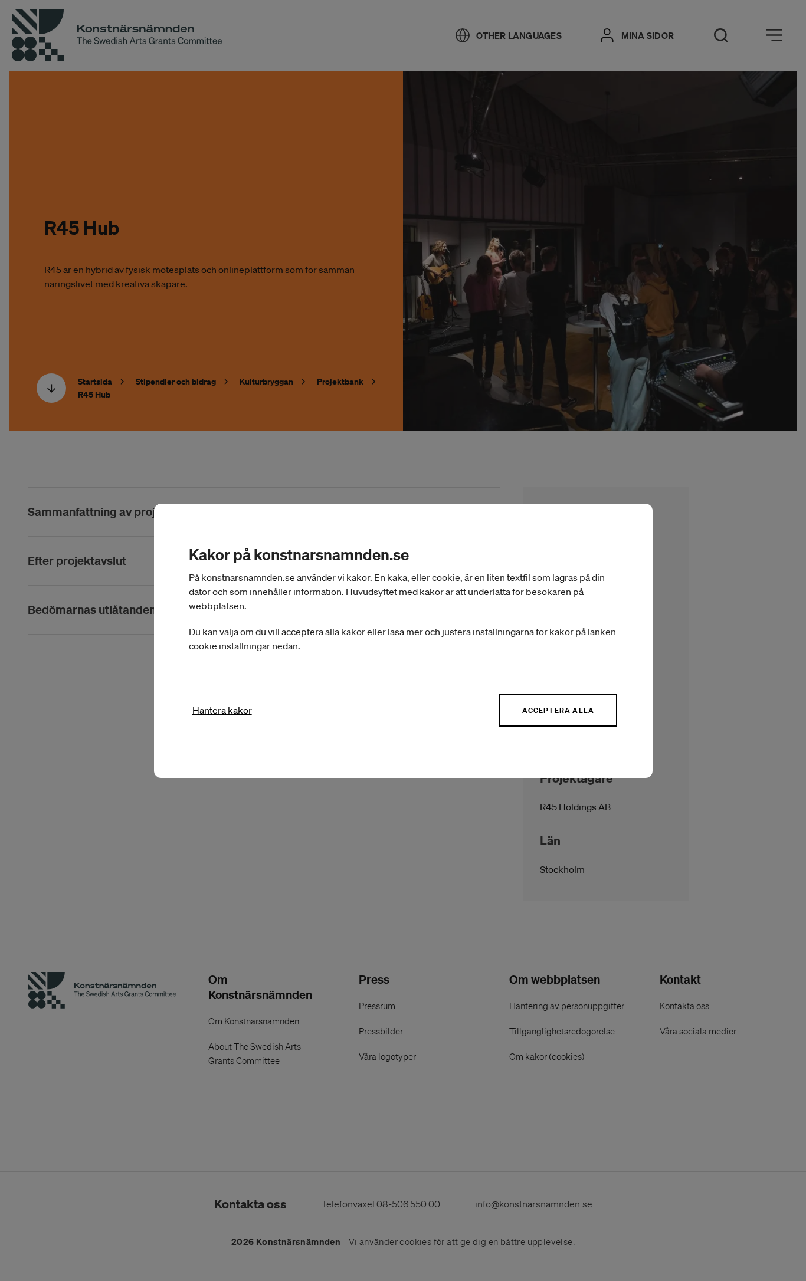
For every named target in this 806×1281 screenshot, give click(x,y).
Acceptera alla (558, 710)
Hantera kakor (222, 710)
